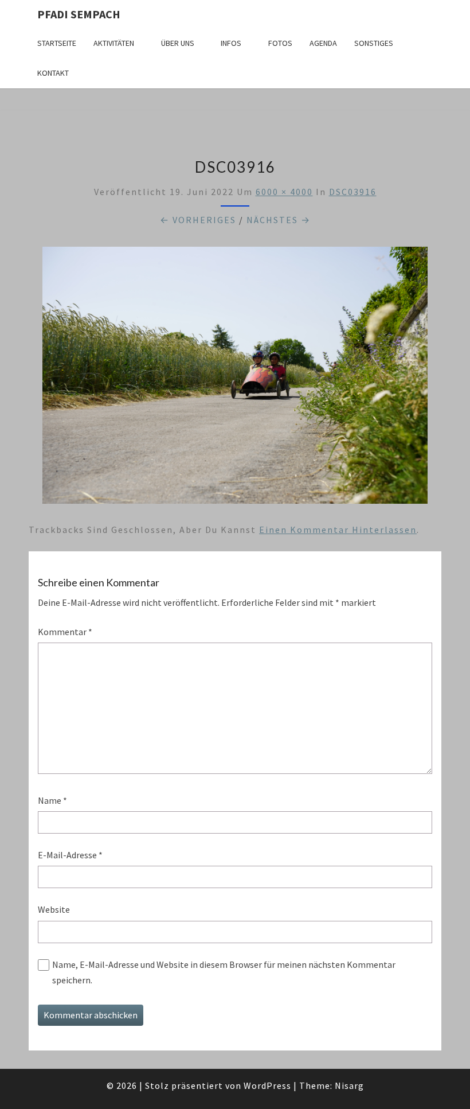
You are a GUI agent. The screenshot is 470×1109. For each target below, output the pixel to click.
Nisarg (349, 1085)
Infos (231, 43)
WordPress (267, 1085)
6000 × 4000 (284, 191)
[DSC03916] (235, 378)
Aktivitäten (113, 43)
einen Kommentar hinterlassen (338, 529)
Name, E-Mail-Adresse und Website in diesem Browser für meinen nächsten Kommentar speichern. (223, 972)
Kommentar (65, 631)
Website (54, 909)
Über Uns (177, 43)
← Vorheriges (198, 219)
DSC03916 (353, 191)
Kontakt (53, 73)
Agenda (323, 43)
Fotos (280, 43)
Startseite (56, 43)
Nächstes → (278, 219)
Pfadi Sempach (78, 14)
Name (52, 800)
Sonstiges (373, 43)
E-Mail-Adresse (70, 855)
